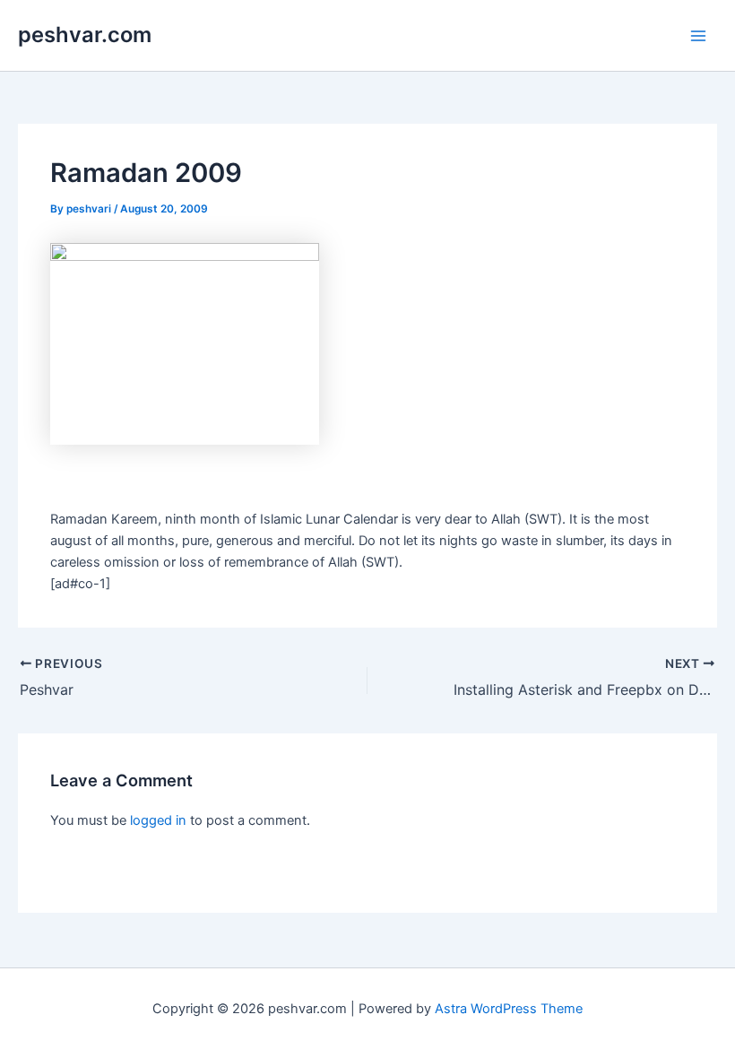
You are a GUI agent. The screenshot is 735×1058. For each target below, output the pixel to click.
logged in (158, 820)
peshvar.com (84, 35)
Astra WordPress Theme (509, 1009)
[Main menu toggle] (698, 36)
